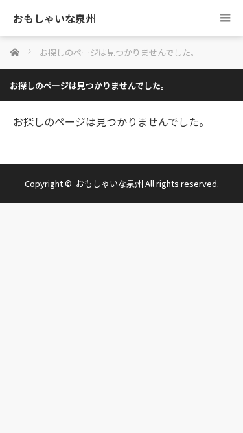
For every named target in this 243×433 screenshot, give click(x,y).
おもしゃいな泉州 (54, 18)
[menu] (225, 18)
